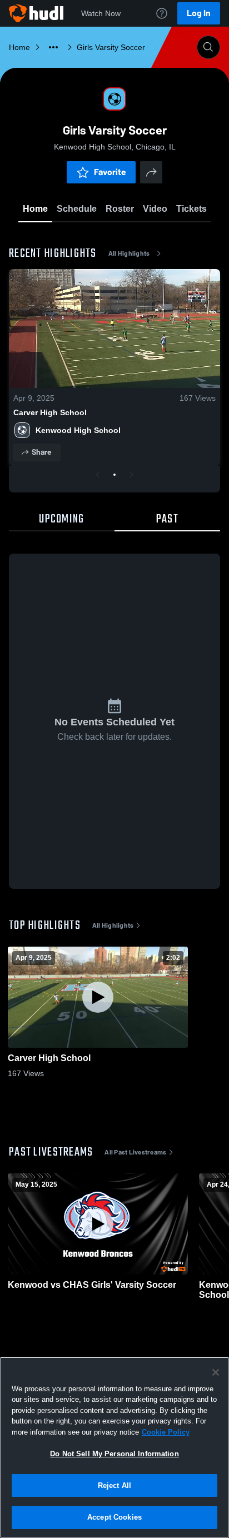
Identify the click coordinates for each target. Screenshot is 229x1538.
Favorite (110, 172)
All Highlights (129, 253)
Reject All (114, 1485)
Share (41, 452)
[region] (114, 1447)
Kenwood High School (78, 430)
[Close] (215, 1372)
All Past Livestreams (135, 1152)
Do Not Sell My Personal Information (114, 1454)
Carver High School (50, 412)
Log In (199, 13)
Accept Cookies (114, 1517)
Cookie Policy (166, 1432)
